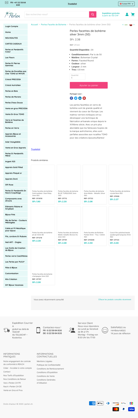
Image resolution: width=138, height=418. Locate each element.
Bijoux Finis (10, 214)
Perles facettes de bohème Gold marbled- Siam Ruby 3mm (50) (42, 193)
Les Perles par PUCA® (15, 262)
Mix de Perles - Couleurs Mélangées (16, 221)
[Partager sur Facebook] (71, 98)
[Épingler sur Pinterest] (84, 98)
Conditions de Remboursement (50, 369)
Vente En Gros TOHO (14, 114)
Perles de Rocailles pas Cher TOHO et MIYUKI (15, 72)
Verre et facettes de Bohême (14, 121)
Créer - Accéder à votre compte (17, 368)
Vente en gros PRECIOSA (16, 108)
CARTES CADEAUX (13, 44)
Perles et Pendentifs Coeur (14, 50)
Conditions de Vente (46, 376)
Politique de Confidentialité (48, 365)
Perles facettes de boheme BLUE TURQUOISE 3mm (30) (68, 193)
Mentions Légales (44, 361)
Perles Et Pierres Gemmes (12, 64)
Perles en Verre (12, 128)
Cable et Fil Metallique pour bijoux (15, 229)
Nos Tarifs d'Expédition (13, 375)
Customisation (11, 273)
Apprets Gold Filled (14, 167)
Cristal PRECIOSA (13, 79)
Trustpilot (72, 4)
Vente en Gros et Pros (13, 390)
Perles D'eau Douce (14, 102)
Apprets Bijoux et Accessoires (13, 135)
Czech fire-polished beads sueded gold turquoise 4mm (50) (120, 235)
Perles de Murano (13, 97)
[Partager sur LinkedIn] (80, 98)
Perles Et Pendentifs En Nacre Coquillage (15, 191)
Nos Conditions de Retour (14, 379)
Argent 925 (10, 161)
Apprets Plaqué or (13, 173)
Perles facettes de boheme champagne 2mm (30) (42, 275)
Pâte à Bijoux (11, 267)
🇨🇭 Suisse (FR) (125, 4)
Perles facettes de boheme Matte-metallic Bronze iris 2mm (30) (68, 235)
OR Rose (9, 184)
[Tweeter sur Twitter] (75, 98)
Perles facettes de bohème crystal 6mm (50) (120, 192)
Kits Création (11, 279)
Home (8, 32)
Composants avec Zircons (13, 199)
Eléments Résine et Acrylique (14, 207)
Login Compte (11, 26)
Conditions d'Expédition (47, 372)
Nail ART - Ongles (13, 242)
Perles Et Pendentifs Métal (14, 154)
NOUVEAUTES (11, 38)
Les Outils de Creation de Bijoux (15, 249)
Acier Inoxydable (12, 142)
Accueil (34, 24)
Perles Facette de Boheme (53, 24)
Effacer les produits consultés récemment (115, 300)
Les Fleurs (9, 57)
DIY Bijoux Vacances (14, 285)
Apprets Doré (11, 179)
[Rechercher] (92, 14)
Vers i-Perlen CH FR (12, 383)
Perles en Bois (11, 91)
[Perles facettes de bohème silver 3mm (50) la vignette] (35, 36)
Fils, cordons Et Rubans (16, 236)
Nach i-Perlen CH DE (12, 386)
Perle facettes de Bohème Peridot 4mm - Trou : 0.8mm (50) (94, 235)
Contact (6, 371)
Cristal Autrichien (13, 85)
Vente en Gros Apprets (15, 147)
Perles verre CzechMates (16, 256)
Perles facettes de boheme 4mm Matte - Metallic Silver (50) (94, 193)
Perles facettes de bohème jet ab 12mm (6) (42, 234)
